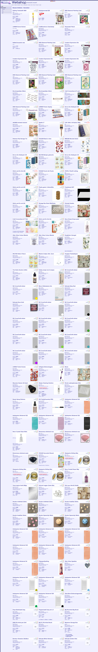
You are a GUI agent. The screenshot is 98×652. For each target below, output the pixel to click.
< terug (2, 6)
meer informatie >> (69, 251)
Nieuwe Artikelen (3, 7)
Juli (2, 10)
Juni (2, 11)
